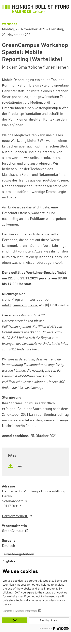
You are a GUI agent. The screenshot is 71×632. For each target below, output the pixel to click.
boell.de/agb (34, 388)
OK (15, 620)
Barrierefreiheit (15, 516)
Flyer (18, 466)
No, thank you (49, 620)
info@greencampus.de (19, 305)
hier (35, 349)
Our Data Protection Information (20, 610)
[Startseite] (35, 9)
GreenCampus (13, 531)
